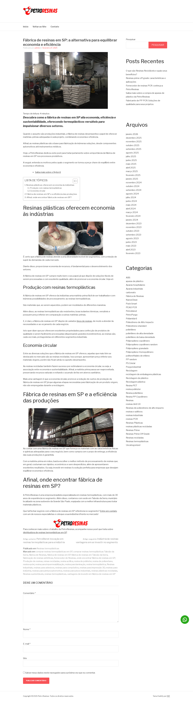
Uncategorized (133, 445)
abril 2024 (131, 208)
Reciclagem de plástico (137, 378)
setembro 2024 (133, 190)
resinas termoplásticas (55, 574)
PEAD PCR (131, 307)
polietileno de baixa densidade (140, 337)
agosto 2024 (132, 193)
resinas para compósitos (67, 567)
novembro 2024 (134, 182)
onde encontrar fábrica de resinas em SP (96, 558)
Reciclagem (131, 370)
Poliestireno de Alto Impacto (140, 322)
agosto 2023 (132, 238)
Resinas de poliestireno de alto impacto (145, 408)
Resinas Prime (133, 430)
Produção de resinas (33, 561)
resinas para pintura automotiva (47, 571)
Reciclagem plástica (135, 382)
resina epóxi (28, 564)
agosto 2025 (132, 152)
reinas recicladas (52, 561)
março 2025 (132, 171)
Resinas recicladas (135, 437)
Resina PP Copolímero (137, 396)
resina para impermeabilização (49, 564)
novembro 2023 (133, 227)
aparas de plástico (134, 281)
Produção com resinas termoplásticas (45, 188)
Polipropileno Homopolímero (139, 352)
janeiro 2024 (132, 220)
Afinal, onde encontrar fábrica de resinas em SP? (49, 197)
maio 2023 (131, 246)
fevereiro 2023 (133, 253)
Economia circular (38, 191)
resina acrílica (66, 561)
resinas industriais (134, 415)
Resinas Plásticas (134, 423)
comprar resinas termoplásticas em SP (54, 551)
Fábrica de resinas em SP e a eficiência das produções (52, 194)
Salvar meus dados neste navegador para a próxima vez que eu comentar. (60, 672)
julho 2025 (131, 156)
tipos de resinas (84, 321)
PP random (131, 359)
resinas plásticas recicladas (104, 571)
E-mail (26, 644)
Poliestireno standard (136, 326)
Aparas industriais (134, 289)
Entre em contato (108, 511)
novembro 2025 (134, 141)
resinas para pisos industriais (76, 571)
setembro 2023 (133, 234)
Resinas (130, 400)
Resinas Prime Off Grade (138, 434)
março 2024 (132, 212)
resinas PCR (132, 419)
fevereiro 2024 (133, 216)
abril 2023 (130, 249)
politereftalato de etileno (138, 355)
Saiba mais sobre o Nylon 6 (48, 172)
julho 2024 (131, 197)
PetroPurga (131, 314)
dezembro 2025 (134, 138)
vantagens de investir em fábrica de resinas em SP (91, 574)
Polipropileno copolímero (138, 341)
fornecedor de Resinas (65, 558)
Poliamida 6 (131, 318)
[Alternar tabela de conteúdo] (74, 181)
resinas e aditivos (134, 411)
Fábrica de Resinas (135, 296)
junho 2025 (131, 160)
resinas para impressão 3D (92, 567)
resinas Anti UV (133, 404)
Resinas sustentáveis (33, 574)
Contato (55, 26)
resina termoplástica (96, 564)
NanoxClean (131, 300)
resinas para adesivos (44, 567)
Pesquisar (130, 39)
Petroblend (131, 311)
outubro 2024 (132, 186)
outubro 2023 (132, 231)
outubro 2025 (132, 145)
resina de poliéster (83, 561)
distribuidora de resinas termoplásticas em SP (45, 532)
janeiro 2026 (132, 134)
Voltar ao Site (39, 26)
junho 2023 (131, 242)
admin (36, 48)
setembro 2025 (133, 149)
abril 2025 (131, 167)
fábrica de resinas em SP (59, 555)
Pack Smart (131, 303)
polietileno (131, 329)
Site (25, 658)
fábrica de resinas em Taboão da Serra (89, 555)
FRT (168, 696)
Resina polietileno (134, 393)
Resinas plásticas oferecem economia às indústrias (50, 185)
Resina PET (131, 385)
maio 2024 (131, 205)
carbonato (131, 292)
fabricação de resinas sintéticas (38, 558)
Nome (26, 629)
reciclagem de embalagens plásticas (143, 374)
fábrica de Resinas (37, 555)
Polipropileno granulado (137, 348)
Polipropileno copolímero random (142, 344)
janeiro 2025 (132, 179)
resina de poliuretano (103, 561)
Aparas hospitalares (135, 285)
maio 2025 (131, 164)
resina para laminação (75, 564)
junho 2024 (131, 201)
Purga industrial (133, 367)
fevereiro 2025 (133, 175)
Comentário (29, 593)
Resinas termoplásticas (48, 548)
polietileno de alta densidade (139, 333)
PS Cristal (130, 363)
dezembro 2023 (133, 223)
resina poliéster (133, 389)
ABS (128, 277)
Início (25, 26)
